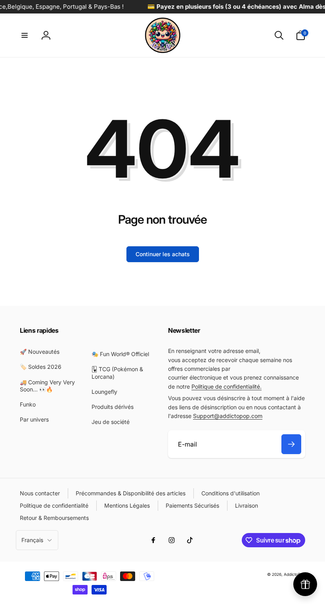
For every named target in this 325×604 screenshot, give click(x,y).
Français (32, 540)
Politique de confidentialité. (226, 386)
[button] (24, 35)
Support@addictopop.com (227, 415)
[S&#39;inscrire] (291, 444)
